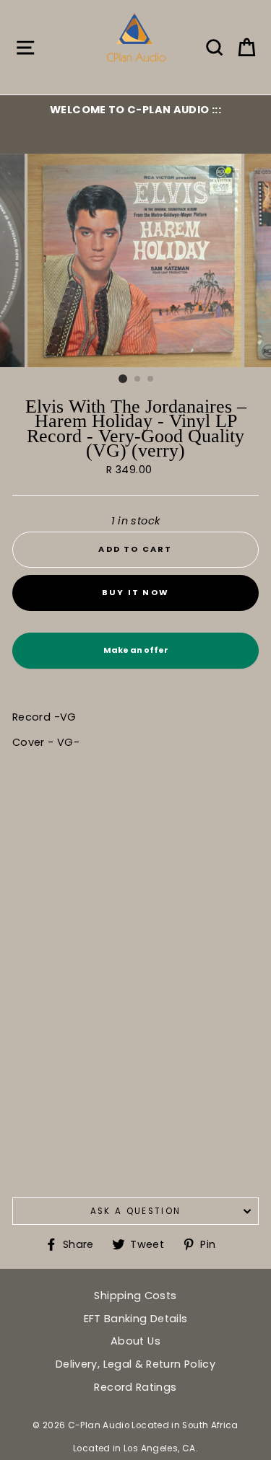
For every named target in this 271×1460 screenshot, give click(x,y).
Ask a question (135, 1211)
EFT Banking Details (136, 1318)
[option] (135, 109)
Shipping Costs (135, 1295)
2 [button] (138, 379)
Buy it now (135, 592)
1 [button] (123, 378)
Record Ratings (135, 1387)
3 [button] (151, 379)
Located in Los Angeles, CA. (135, 1448)
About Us (135, 1341)
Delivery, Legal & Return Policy (135, 1364)
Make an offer (136, 656)
